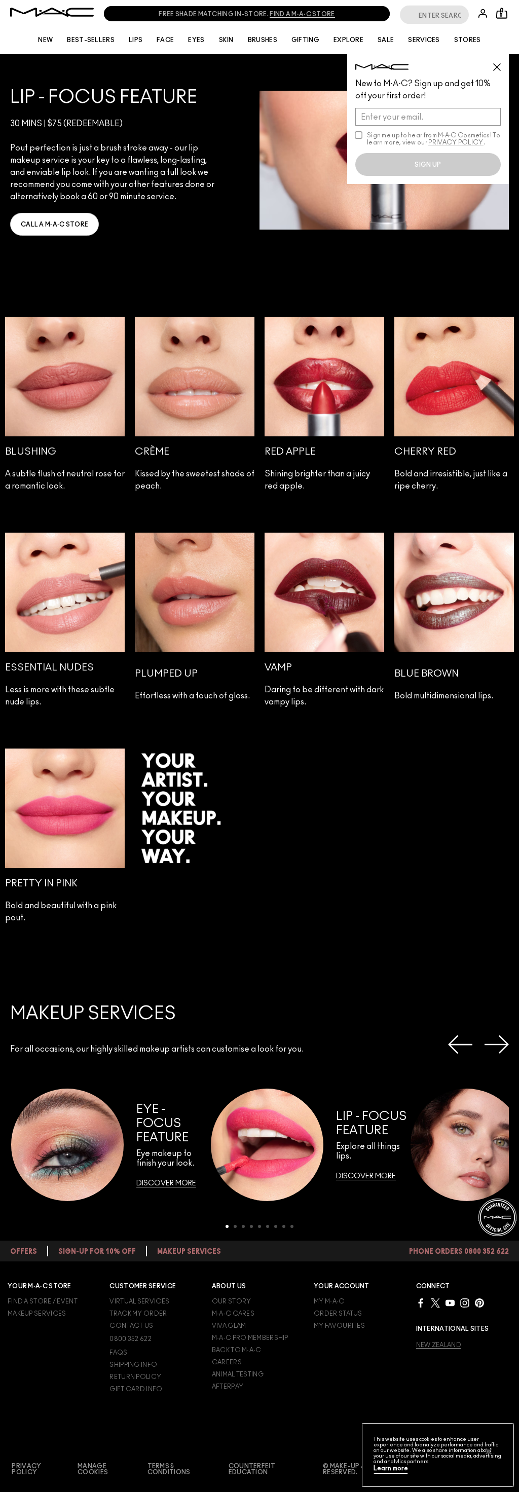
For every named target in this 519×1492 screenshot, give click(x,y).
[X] (435, 1303)
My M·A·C (329, 1301)
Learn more (391, 1468)
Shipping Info (133, 1365)
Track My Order (138, 1314)
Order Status (338, 1314)
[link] (54, 224)
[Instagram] (464, 1303)
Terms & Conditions (169, 1469)
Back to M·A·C (237, 1350)
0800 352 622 (130, 1339)
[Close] (488, 1451)
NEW (45, 40)
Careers (227, 1362)
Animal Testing (238, 1374)
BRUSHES (262, 40)
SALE (386, 40)
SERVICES (423, 40)
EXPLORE (348, 40)
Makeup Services (37, 1314)
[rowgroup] (259, 404)
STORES (467, 40)
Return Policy (135, 1377)
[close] (501, 63)
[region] (438, 1455)
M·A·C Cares (233, 1314)
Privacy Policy (26, 1469)
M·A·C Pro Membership (250, 1338)
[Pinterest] (479, 1303)
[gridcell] (65, 409)
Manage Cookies (93, 1469)
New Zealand (438, 1345)
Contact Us (131, 1326)
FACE (165, 40)
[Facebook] (420, 1303)
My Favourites (339, 1326)
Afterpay (227, 1387)
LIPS (135, 40)
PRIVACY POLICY (455, 142)
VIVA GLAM (229, 1326)
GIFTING (305, 40)
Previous (460, 1044)
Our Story (231, 1301)
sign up (428, 165)
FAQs (118, 1353)
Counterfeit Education (252, 1469)
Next (497, 1044)
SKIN (226, 40)
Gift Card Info (135, 1389)
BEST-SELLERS (91, 40)
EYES (196, 40)
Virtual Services (139, 1301)
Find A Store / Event (43, 1301)
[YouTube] (450, 1303)
